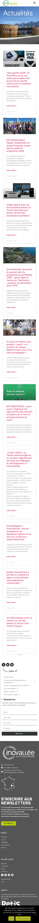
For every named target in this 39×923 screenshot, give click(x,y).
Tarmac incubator (9, 692)
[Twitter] (5, 875)
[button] (34, 2)
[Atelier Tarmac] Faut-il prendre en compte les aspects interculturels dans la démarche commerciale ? (17, 577)
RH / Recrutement (10, 689)
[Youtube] (12, 875)
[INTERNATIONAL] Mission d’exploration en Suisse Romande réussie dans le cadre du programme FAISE (18, 145)
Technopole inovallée (11, 695)
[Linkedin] (9, 875)
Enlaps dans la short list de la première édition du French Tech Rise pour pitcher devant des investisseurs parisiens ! (18, 210)
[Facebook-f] (2, 875)
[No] (35, 914)
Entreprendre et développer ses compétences (14, 681)
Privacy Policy (23, 919)
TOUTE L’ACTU (8, 677)
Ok (11, 919)
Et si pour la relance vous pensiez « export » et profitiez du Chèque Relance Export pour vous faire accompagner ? (19, 347)
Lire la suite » (11, 106)
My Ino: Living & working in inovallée (16, 686)
